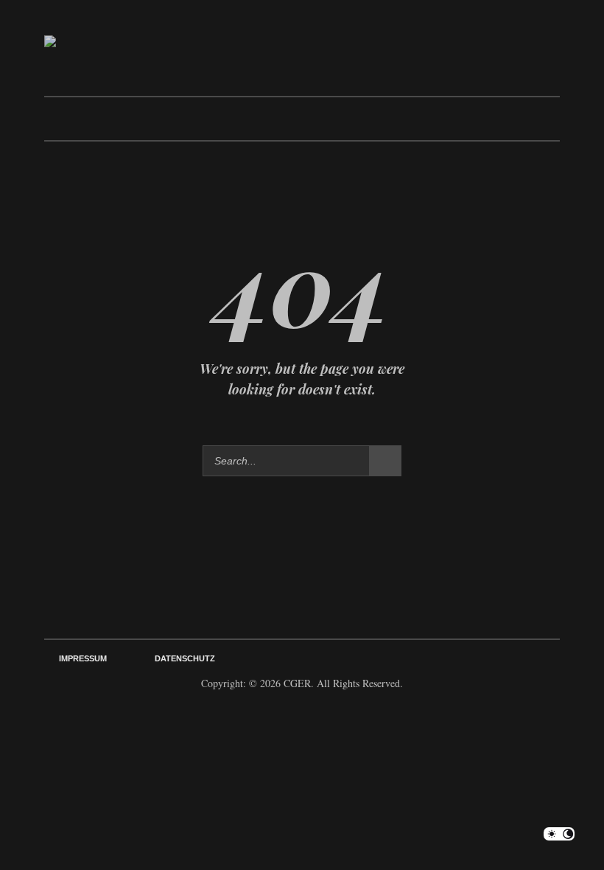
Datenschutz (185, 658)
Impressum (83, 658)
